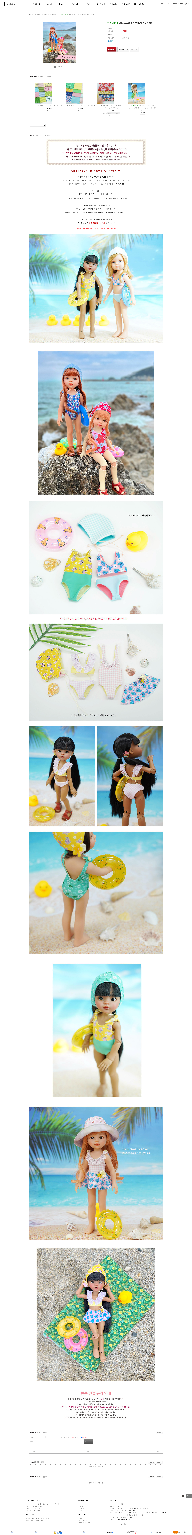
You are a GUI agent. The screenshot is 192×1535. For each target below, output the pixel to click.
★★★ (73, 1437)
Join (167, 4)
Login (162, 4)
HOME (80, 1518)
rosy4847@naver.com (124, 1519)
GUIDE (80, 1525)
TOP (188, 1496)
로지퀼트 (11, 4)
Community (139, 4)
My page (174, 4)
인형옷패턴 (45, 14)
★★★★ (78, 1437)
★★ (69, 1437)
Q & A (80, 1506)
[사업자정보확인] (142, 1508)
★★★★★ (84, 1437)
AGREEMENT (83, 1520)
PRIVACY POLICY (84, 1522)
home (31, 14)
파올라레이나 (54, 14)
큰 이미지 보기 (60, 66)
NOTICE (81, 1504)
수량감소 (123, 36)
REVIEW (81, 1508)
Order (180, 4)
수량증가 (123, 35)
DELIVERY (81, 1510)
